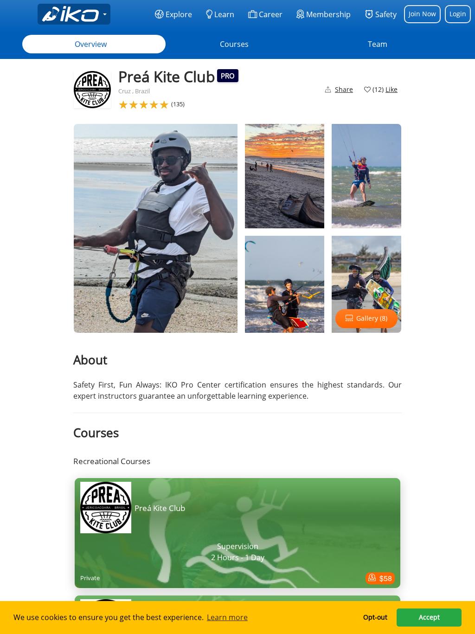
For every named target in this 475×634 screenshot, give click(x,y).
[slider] (143, 104)
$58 (385, 578)
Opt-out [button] (375, 617)
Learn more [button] (227, 617)
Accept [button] (429, 617)
